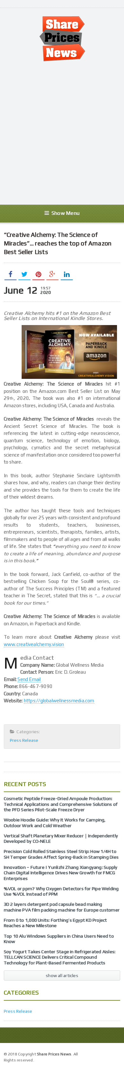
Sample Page (106, 1053)
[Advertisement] (62, 133)
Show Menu (65, 213)
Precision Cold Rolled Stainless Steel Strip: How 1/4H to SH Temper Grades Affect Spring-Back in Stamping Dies (61, 854)
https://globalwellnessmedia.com (59, 700)
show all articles (62, 975)
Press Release (24, 740)
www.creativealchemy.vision (34, 644)
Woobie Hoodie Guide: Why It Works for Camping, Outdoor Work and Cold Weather (55, 822)
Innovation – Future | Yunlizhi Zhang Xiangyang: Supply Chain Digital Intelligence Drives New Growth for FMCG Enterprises (61, 873)
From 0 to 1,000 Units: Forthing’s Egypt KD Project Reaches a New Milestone (55, 923)
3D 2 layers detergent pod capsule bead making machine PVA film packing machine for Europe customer (62, 907)
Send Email (29, 679)
